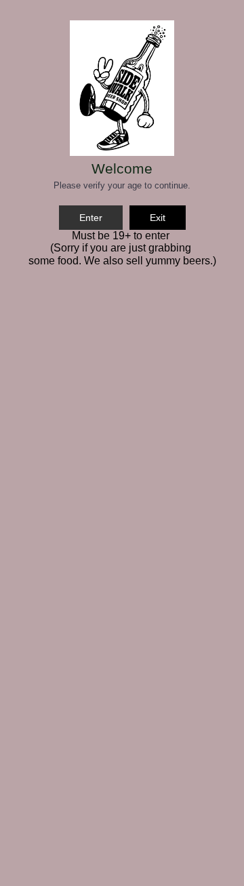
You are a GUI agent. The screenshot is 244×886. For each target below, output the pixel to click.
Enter (90, 217)
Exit (157, 217)
